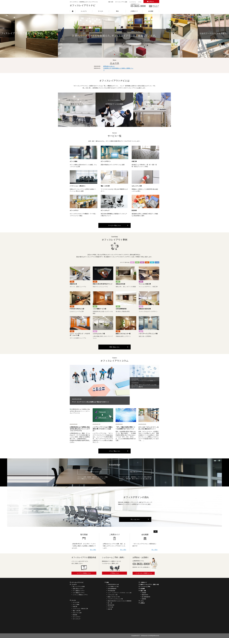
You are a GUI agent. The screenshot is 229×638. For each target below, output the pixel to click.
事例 (117, 11)
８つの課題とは (152, 104)
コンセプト (84, 11)
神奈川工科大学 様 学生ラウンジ (102, 284)
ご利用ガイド (134, 11)
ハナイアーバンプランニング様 (148, 333)
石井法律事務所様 (121, 308)
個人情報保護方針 (146, 596)
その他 (157, 262)
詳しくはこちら (135, 519)
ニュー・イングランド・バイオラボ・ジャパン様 (119, 592)
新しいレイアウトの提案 (79, 586)
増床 (152, 262)
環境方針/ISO (145, 594)
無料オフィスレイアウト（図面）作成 (149, 584)
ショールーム (132, 2)
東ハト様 (110, 603)
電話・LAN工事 (105, 186)
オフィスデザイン (106, 161)
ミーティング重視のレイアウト (80, 594)
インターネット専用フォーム (144, 573)
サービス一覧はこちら (114, 225)
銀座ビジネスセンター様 (123, 333)
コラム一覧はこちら (114, 451)
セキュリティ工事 (137, 186)
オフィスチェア (105, 210)
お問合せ (151, 1)
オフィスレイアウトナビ (82, 5)
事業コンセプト (76, 104)
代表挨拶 (144, 592)
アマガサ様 (110, 607)
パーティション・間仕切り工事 (80, 608)
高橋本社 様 (73, 284)
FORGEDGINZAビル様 (113, 584)
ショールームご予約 (145, 586)
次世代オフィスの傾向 (114, 104)
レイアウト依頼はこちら (84, 573)
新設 (132, 262)
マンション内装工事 (145, 284)
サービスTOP (76, 602)
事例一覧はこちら (114, 347)
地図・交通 (143, 590)
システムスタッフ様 (99, 333)
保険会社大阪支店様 (145, 308)
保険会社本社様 (120, 284)
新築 (142, 262)
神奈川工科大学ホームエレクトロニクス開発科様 (119, 601)
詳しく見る (93, 549)
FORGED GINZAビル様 (77, 308)
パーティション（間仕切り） (78, 186)
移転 (137, 262)
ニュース (114, 63)
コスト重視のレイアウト (79, 592)
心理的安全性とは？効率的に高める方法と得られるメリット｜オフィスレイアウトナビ (80, 428)
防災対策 (134, 210)
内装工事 (134, 161)
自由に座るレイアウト (78, 588)
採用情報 (144, 598)
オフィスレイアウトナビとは (114, 80)
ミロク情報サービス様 (99, 308)
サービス (100, 11)
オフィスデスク (74, 210)
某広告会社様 (111, 605)
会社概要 (150, 11)
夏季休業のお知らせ (109, 66)
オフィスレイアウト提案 (121, 2)
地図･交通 (110, 2)
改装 (147, 262)
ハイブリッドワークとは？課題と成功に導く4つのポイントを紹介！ (103, 428)
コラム (139, 2)
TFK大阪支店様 (111, 590)
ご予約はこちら (114, 573)
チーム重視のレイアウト (79, 590)
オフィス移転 (73, 161)
